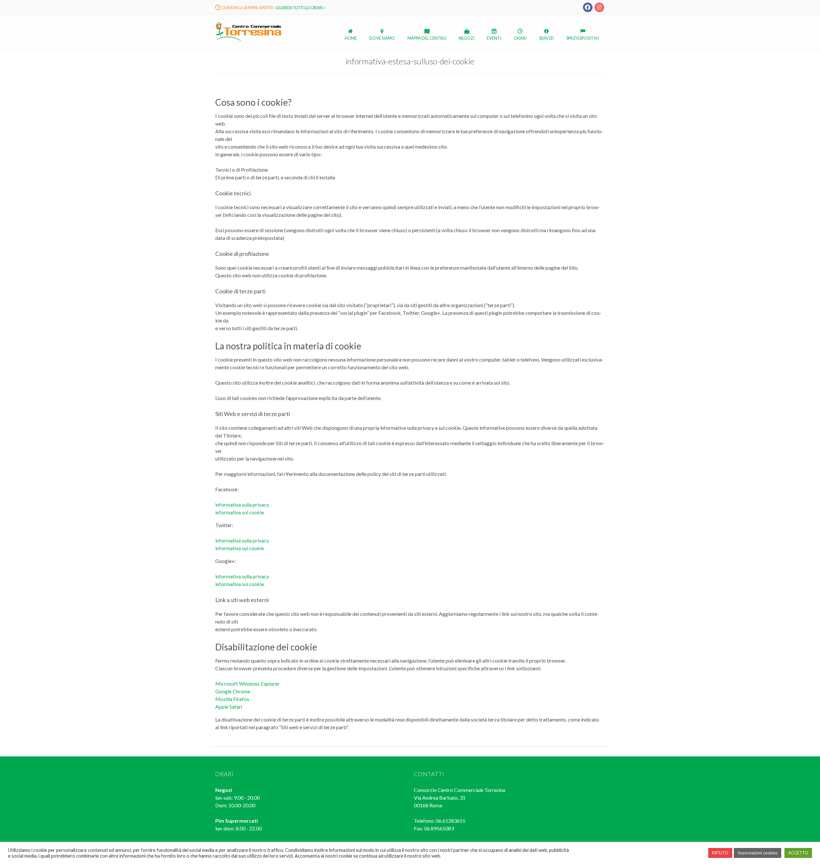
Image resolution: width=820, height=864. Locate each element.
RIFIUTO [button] (720, 852)
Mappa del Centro (427, 38)
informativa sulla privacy (242, 504)
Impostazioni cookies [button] (757, 852)
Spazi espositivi (582, 38)
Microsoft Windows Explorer (247, 684)
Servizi (546, 38)
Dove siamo (382, 38)
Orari (520, 38)
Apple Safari (228, 707)
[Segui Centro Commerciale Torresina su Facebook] (588, 6)
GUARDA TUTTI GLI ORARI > (301, 7)
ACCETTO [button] (798, 852)
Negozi (466, 38)
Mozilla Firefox (232, 699)
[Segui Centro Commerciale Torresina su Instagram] (599, 6)
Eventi (494, 38)
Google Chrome (232, 691)
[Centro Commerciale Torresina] (248, 41)
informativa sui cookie (239, 512)
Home (351, 38)
